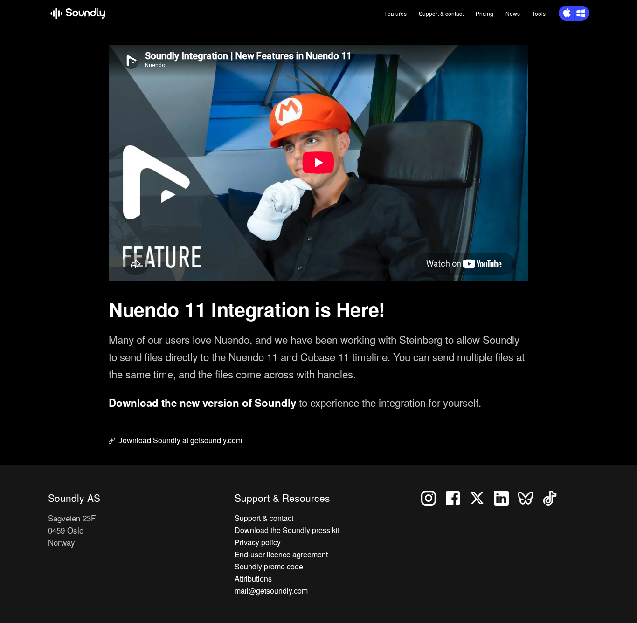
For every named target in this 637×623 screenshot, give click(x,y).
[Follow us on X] (481, 497)
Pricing (484, 13)
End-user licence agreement (281, 554)
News (512, 13)
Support (441, 13)
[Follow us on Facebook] (456, 497)
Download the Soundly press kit (287, 530)
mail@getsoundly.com (271, 590)
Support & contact (264, 518)
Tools (539, 13)
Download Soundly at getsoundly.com (179, 440)
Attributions (253, 578)
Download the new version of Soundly (204, 402)
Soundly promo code (269, 566)
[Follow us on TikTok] (553, 497)
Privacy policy (258, 542)
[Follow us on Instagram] (432, 497)
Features (395, 13)
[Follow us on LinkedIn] (505, 497)
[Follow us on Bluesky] (530, 497)
